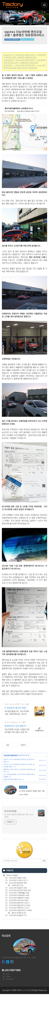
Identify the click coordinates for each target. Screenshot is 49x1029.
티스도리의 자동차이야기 (12, 39)
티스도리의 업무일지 (18, 883)
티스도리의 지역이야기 (19, 908)
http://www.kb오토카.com (15, 704)
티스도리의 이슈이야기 (18, 900)
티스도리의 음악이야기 (19, 903)
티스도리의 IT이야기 (18, 880)
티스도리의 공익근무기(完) (20, 890)
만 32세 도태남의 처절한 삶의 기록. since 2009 (18, 816)
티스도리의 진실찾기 (18, 888)
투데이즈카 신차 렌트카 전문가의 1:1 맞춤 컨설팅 (17, 726)
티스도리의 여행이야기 (19, 898)
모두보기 (12, 875)
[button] (3, 17)
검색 (43, 861)
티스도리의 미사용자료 (19, 895)
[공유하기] (11, 745)
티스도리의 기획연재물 (19, 893)
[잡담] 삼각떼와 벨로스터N (12, 779)
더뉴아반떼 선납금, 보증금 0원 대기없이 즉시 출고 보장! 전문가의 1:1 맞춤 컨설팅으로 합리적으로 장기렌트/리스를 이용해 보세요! (17, 731)
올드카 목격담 (18, 913)
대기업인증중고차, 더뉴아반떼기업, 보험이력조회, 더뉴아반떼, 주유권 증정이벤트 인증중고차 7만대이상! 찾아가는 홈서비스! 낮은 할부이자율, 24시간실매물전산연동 (17, 712)
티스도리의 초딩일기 (18, 915)
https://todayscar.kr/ (13, 722)
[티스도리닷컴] (12, 5)
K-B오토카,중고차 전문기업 (16, 708)
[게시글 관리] (14, 745)
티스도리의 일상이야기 (19, 905)
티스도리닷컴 (10, 811)
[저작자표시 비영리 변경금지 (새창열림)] (31, 745)
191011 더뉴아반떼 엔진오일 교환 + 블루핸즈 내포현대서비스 (24, 33)
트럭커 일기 (17, 885)
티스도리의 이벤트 (17, 878)
